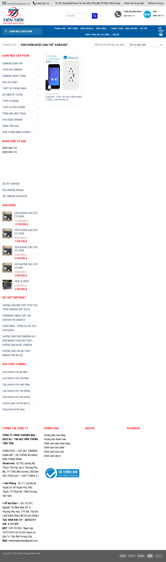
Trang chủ (9, 45)
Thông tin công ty (156, 3)
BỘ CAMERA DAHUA (13, 190)
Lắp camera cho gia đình (14, 371)
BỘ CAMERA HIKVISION (14, 196)
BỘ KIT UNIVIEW (10, 183)
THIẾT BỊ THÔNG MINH (14, 88)
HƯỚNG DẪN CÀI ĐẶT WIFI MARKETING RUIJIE (16, 353)
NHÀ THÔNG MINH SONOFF (16, 132)
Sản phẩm (101, 28)
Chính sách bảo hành (54, 447)
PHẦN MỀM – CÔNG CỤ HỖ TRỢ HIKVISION (19, 328)
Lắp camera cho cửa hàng (15, 378)
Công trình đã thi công (97, 34)
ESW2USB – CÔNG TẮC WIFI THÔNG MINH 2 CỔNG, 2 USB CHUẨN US (64, 98)
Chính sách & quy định (134, 3)
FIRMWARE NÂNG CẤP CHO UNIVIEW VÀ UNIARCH (16, 317)
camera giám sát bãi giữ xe (16, 403)
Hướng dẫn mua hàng (54, 435)
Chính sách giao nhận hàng (57, 443)
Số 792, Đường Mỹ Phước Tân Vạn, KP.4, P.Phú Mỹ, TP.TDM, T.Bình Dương (87, 3)
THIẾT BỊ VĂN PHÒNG (13, 107)
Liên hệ (115, 34)
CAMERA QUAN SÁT (12, 63)
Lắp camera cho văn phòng (16, 390)
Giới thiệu (72, 28)
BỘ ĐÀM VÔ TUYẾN (12, 94)
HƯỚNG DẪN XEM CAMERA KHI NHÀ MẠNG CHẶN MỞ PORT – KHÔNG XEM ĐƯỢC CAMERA (18, 340)
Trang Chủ (59, 28)
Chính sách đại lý (52, 455)
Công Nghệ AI (87, 28)
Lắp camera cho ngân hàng (16, 384)
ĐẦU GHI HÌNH (9, 82)
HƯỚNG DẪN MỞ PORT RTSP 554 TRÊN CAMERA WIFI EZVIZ (19, 307)
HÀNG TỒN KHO (10, 126)
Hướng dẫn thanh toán (55, 439)
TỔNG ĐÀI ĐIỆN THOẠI (14, 113)
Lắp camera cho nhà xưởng (16, 396)
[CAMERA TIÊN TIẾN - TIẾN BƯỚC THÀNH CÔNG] (31, 15)
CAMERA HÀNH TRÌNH (14, 75)
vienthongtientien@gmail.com (18, 4)
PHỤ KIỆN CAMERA (12, 119)
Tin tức (143, 28)
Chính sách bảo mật (54, 451)
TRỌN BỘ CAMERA (12, 69)
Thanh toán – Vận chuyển (123, 28)
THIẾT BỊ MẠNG (10, 100)
